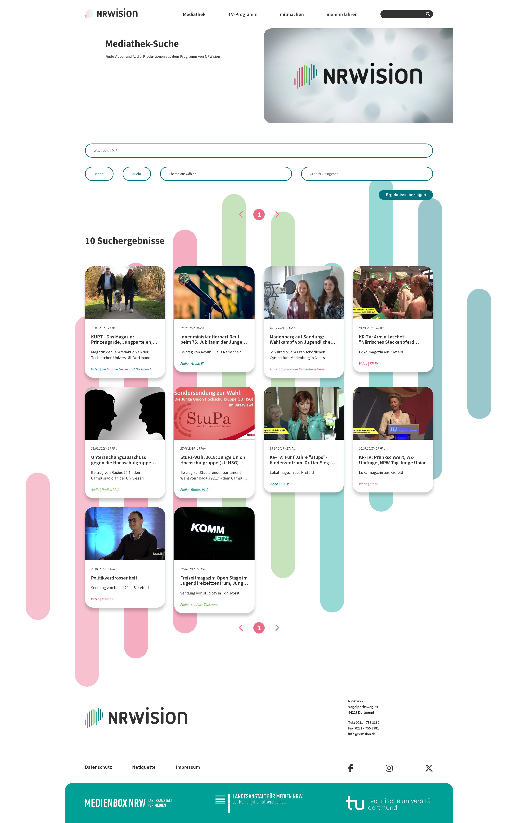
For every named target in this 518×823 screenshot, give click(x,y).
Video (99, 173)
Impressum (188, 767)
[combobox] (406, 14)
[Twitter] (429, 768)
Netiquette (144, 767)
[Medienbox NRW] (128, 803)
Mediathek (194, 14)
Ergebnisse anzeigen (406, 194)
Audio (136, 173)
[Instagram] (389, 768)
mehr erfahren (342, 14)
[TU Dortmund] (389, 803)
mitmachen (292, 14)
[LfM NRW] (259, 803)
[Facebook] (350, 768)
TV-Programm (242, 14)
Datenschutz (98, 767)
